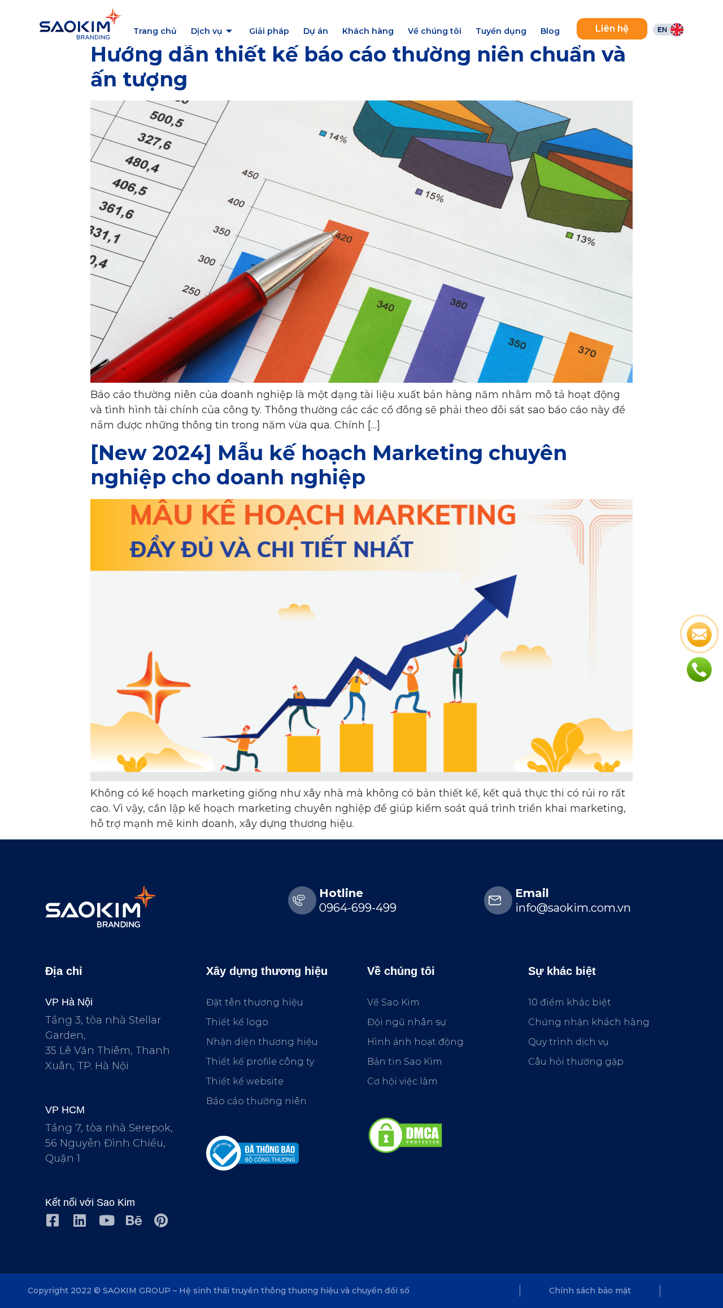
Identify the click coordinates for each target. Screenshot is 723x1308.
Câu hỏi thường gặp (576, 1061)
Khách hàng (368, 31)
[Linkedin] (79, 1220)
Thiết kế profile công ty (260, 1061)
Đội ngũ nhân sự (406, 1022)
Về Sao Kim (393, 1002)
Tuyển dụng (501, 31)
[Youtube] (106, 1220)
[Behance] (134, 1220)
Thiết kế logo (237, 1022)
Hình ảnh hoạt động (415, 1041)
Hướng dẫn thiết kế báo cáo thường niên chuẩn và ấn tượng (358, 66)
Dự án (315, 31)
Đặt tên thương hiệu (254, 1002)
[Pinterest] (161, 1220)
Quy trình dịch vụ (568, 1041)
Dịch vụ (207, 31)
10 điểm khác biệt (569, 1002)
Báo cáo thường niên (256, 1101)
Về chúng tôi (434, 31)
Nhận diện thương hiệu (262, 1041)
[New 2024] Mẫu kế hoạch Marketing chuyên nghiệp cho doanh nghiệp (328, 464)
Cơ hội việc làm (402, 1081)
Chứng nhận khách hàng (589, 1022)
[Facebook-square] (52, 1220)
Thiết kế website (245, 1081)
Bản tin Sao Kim (404, 1061)
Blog (550, 31)
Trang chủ (155, 31)
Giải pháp (269, 31)
